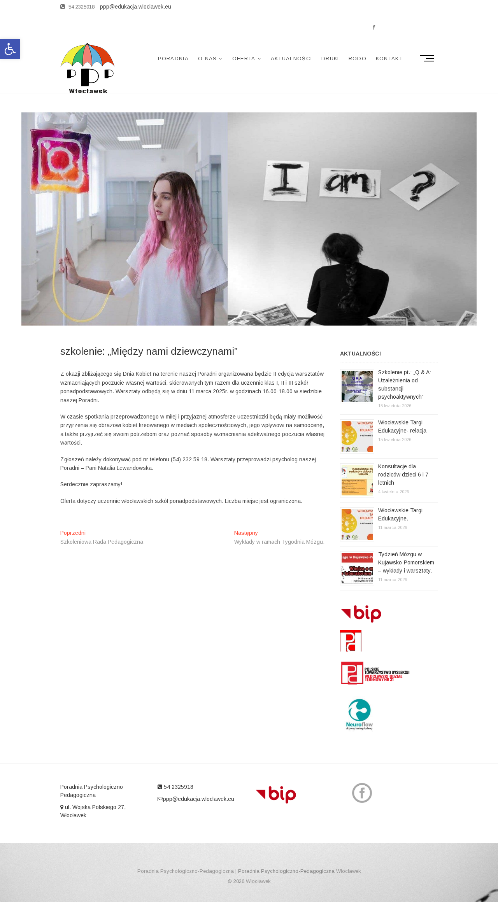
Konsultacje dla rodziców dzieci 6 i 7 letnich (403, 474)
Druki (330, 58)
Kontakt (389, 58)
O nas (207, 58)
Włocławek (348, 871)
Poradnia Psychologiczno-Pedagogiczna (185, 871)
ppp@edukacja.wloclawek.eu (198, 799)
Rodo (357, 58)
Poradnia (173, 58)
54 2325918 (81, 7)
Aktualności (291, 58)
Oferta (244, 58)
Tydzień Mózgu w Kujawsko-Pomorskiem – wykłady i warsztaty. (406, 562)
